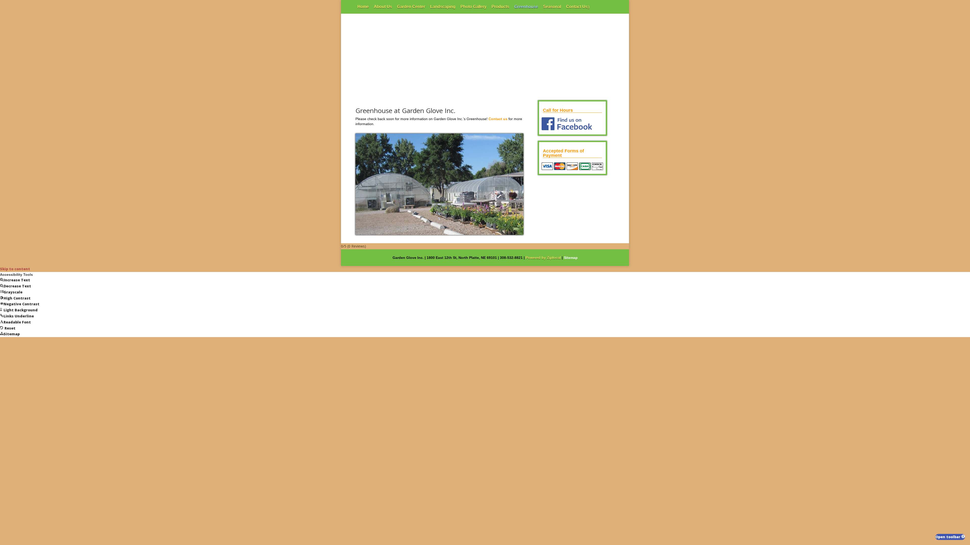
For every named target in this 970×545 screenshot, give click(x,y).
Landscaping (442, 7)
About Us (383, 7)
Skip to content (15, 268)
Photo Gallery (473, 7)
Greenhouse (526, 7)
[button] (950, 537)
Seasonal (552, 7)
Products (500, 7)
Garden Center (411, 7)
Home (363, 7)
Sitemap (571, 258)
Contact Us (577, 7)
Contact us (498, 119)
